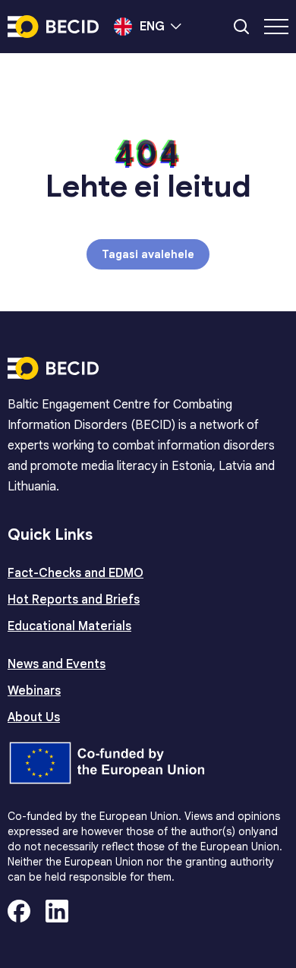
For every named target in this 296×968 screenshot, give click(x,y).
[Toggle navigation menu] (276, 26)
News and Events (56, 664)
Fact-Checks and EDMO (75, 573)
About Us (34, 717)
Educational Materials (69, 626)
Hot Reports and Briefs (74, 599)
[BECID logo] (53, 26)
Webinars (34, 690)
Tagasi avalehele (148, 254)
